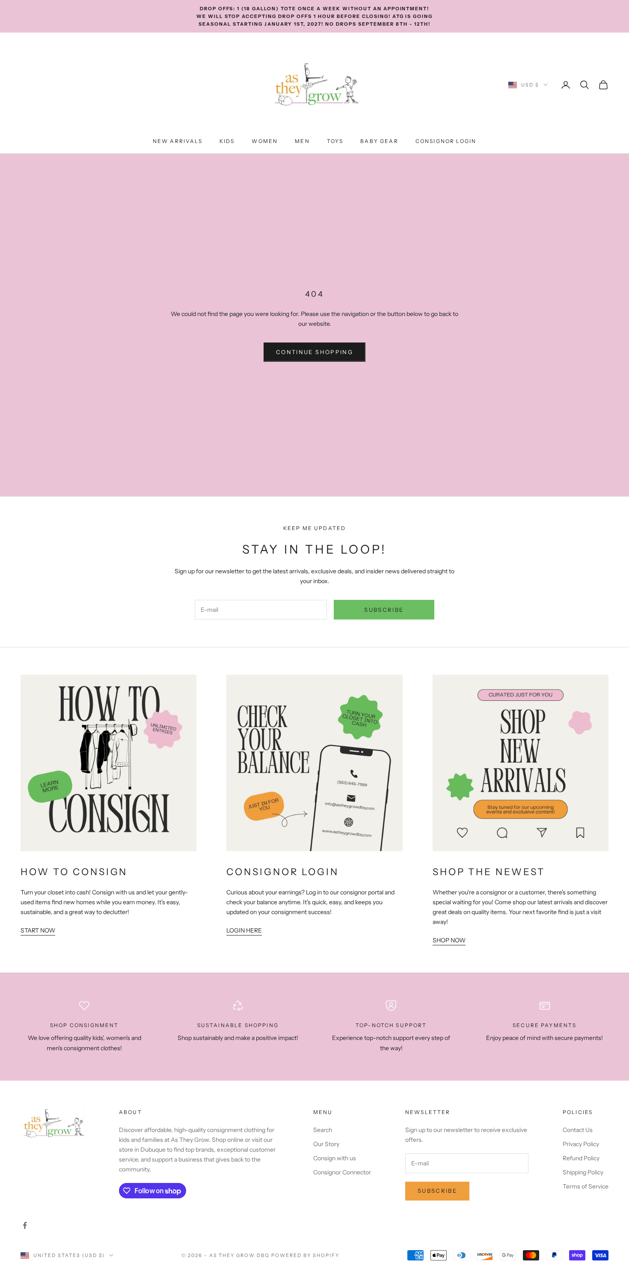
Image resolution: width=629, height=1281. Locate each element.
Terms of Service (585, 1186)
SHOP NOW (449, 940)
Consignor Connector (342, 1172)
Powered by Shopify (305, 1255)
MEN (302, 141)
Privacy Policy (581, 1144)
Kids (227, 141)
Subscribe (384, 609)
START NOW (38, 930)
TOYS (335, 141)
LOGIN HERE (244, 930)
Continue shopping (314, 352)
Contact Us (578, 1130)
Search (322, 1130)
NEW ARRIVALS (177, 141)
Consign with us (334, 1158)
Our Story (326, 1144)
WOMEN (265, 141)
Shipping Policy (583, 1172)
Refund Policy (581, 1158)
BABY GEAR (379, 141)
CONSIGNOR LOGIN (445, 141)
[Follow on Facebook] (25, 1225)
